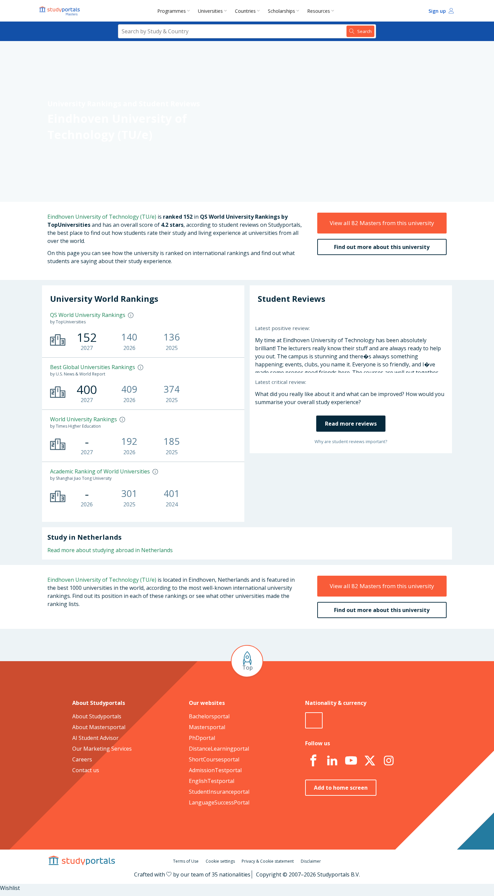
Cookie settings (220, 861)
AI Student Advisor (95, 738)
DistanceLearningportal (219, 748)
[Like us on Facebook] (313, 761)
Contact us (85, 770)
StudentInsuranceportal (219, 791)
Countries (245, 11)
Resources (318, 11)
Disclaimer (311, 861)
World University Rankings (83, 419)
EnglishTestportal (211, 781)
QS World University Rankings (87, 315)
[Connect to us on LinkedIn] (332, 761)
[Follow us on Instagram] (388, 761)
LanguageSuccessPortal (219, 802)
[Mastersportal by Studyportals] (60, 10)
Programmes (171, 11)
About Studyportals (96, 716)
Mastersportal (207, 727)
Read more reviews (351, 423)
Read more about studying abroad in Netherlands (110, 550)
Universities (210, 11)
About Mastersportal (98, 727)
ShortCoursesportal (214, 759)
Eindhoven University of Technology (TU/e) (101, 216)
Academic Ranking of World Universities (100, 471)
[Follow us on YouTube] (351, 761)
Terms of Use (186, 861)
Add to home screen (341, 787)
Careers (82, 759)
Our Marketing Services (102, 748)
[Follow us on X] (370, 761)
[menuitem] (175, 11)
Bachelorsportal (209, 716)
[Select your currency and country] (314, 720)
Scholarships (281, 11)
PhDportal (202, 738)
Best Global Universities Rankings (92, 367)
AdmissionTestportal (215, 770)
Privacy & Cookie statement (268, 861)
